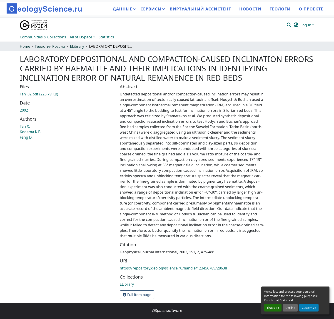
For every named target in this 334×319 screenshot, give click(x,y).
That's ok (273, 308)
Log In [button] (306, 24)
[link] (67, 94)
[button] (33, 25)
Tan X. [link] (25, 126)
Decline (290, 308)
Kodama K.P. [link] (30, 131)
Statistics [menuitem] (106, 37)
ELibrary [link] (77, 46)
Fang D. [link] (26, 137)
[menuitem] (82, 37)
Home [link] (25, 46)
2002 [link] (24, 110)
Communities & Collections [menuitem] (43, 37)
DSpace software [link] (167, 311)
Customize (309, 308)
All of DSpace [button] (81, 37)
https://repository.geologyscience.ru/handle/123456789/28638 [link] (173, 268)
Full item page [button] (138, 294)
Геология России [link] (50, 46)
